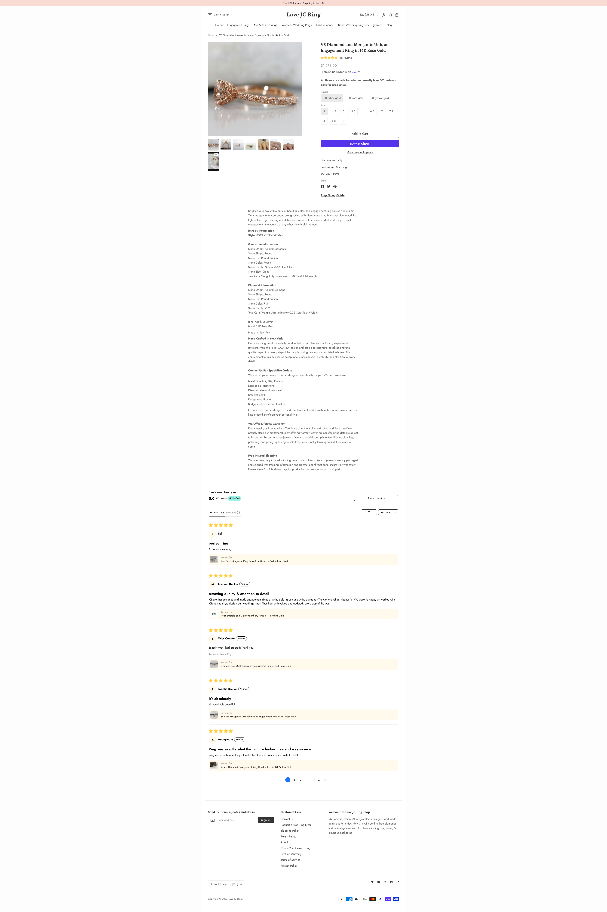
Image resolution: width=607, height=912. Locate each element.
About (284, 842)
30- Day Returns (330, 174)
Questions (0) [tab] (233, 512)
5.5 (353, 111)
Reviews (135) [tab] (217, 512)
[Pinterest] (391, 882)
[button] (329, 58)
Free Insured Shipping (334, 167)
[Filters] (369, 512)
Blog (389, 25)
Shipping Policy (290, 831)
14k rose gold (355, 98)
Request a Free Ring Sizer (296, 825)
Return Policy (288, 836)
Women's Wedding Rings (297, 25)
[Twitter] (372, 882)
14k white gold (332, 98)
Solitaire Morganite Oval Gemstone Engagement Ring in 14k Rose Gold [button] (259, 716)
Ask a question (376, 498)
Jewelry (377, 25)
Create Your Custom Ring (295, 848)
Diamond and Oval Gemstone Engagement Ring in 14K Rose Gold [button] (256, 666)
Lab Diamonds (324, 25)
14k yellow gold (379, 98)
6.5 (372, 111)
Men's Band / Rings (265, 25)
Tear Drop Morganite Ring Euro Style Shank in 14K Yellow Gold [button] (254, 561)
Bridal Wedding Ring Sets (353, 25)
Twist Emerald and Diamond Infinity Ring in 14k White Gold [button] (252, 615)
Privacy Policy (289, 866)
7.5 (391, 111)
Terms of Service (290, 860)
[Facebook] (379, 882)
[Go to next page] (326, 779)
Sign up (265, 820)
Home (219, 25)
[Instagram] (385, 882)
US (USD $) (368, 14)
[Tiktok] (398, 882)
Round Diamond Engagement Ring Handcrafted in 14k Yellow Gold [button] (256, 767)
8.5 (334, 121)
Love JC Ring (304, 14)
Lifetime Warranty (291, 854)
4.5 (334, 111)
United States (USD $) (224, 884)
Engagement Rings (238, 25)
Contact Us (287, 819)
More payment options (360, 152)
